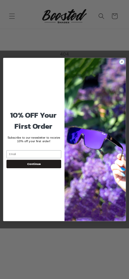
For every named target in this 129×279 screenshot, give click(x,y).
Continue (34, 164)
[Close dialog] (121, 62)
